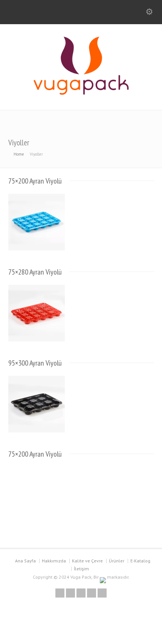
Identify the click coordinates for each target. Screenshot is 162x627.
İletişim (81, 568)
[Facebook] (81, 593)
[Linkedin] (91, 593)
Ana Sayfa (25, 561)
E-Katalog (140, 561)
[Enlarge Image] (36, 194)
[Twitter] (70, 593)
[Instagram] (102, 593)
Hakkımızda (54, 561)
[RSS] (59, 593)
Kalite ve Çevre (87, 561)
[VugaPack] (81, 94)
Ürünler (116, 561)
